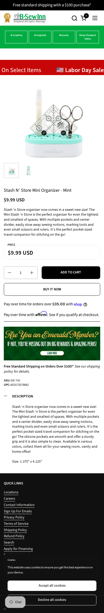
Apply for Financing (18, 548)
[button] (74, 18)
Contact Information (19, 504)
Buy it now (52, 289)
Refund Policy (14, 536)
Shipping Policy (15, 530)
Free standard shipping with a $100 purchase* (52, 5)
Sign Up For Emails (18, 511)
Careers (9, 498)
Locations (11, 492)
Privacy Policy (14, 517)
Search (9, 542)
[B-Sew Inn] (25, 18)
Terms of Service (16, 523)
